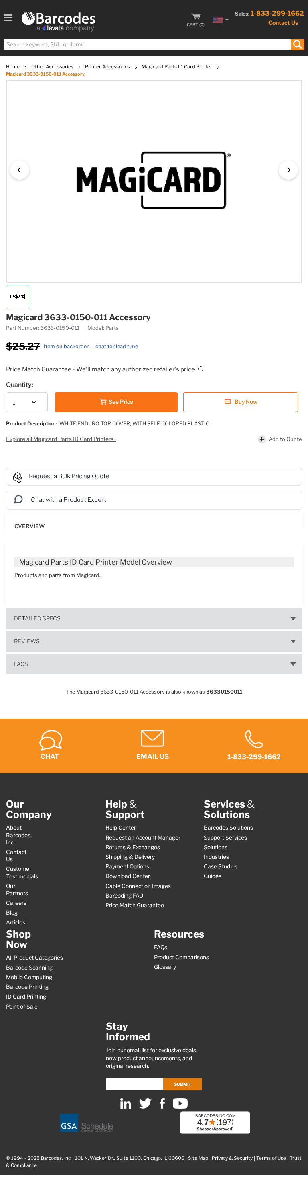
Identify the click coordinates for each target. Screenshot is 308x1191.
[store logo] (58, 21)
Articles (15, 922)
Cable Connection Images (138, 886)
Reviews (27, 641)
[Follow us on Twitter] (145, 1107)
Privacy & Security (232, 1158)
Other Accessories (53, 67)
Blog (12, 913)
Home (13, 67)
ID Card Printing (26, 996)
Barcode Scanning (29, 967)
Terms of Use (271, 1158)
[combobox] (154, 44)
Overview (29, 526)
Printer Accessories (108, 67)
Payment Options (127, 866)
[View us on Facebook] (162, 1107)
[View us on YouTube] (180, 1107)
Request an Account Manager (142, 837)
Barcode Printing (27, 987)
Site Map (198, 1158)
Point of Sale (22, 1006)
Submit (182, 1084)
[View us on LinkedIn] (125, 1107)
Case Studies (220, 866)
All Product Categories (34, 957)
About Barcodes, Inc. (19, 834)
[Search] (297, 44)
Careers (16, 903)
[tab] (154, 522)
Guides (212, 876)
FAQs (21, 664)
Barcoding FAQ (124, 895)
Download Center (127, 876)
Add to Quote (285, 439)
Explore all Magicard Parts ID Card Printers (60, 439)
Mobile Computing (29, 977)
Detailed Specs (37, 618)
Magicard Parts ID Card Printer (177, 67)
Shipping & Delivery (130, 857)
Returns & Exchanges (132, 847)
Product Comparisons (181, 957)
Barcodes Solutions (228, 827)
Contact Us (283, 22)
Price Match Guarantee (134, 905)
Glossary (165, 967)
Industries (216, 857)
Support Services (225, 837)
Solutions (215, 847)
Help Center (120, 827)
